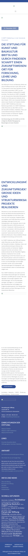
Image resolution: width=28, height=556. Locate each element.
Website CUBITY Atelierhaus (8, 430)
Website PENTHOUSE (7, 432)
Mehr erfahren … (8, 386)
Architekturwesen (15, 502)
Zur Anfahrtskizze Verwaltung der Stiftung (12, 454)
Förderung (22, 392)
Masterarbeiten (4, 520)
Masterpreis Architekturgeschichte (8, 522)
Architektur (4, 392)
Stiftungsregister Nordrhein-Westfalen (11, 444)
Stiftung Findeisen (15, 529)
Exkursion (16, 506)
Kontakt (7, 546)
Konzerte (19, 516)
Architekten (11, 500)
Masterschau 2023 (21, 522)
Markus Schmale (18, 518)
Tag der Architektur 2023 (6, 536)
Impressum (8, 544)
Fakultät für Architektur (17, 508)
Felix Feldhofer (4, 510)
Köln (3, 518)
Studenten (17, 534)
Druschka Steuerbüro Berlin (8, 442)
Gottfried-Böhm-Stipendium (16, 514)
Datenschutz (18, 544)
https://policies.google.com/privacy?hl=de (12, 471)
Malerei (10, 518)
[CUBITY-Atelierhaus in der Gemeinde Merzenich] (14, 25)
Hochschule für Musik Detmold (9, 516)
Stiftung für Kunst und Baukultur (11, 531)
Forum (9, 510)
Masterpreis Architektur (16, 520)
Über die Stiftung (5, 481)
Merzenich (4, 524)
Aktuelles (3, 485)
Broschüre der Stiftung (7, 483)
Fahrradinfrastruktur (5, 508)
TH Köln (16, 536)
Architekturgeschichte (6, 502)
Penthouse (18, 526)
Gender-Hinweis (18, 546)
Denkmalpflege (11, 506)
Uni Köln (21, 536)
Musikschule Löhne (13, 524)
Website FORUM (6, 428)
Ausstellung (6, 504)
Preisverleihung (5, 394)
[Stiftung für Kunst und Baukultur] (14, 6)
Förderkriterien (5, 489)
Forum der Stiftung (10, 512)
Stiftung (8, 529)
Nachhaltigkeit (5, 526)
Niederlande (13, 526)
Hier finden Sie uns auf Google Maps (11, 457)
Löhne (6, 518)
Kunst (23, 516)
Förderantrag (4, 487)
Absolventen (4, 500)
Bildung (22, 504)
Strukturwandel (15, 394)
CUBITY (17, 392)
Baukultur (11, 392)
